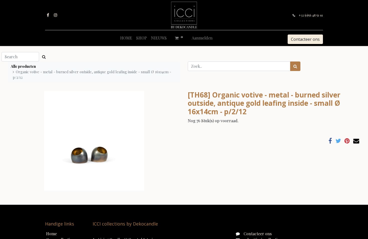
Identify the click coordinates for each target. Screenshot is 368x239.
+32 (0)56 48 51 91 (311, 15)
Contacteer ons (305, 39)
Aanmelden (202, 37)
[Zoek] (295, 66)
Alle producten (23, 66)
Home (51, 233)
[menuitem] (126, 38)
